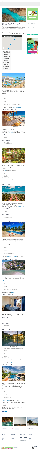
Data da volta (34, 27)
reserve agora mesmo (12, 182)
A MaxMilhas (3, 434)
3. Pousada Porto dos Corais (6, 56)
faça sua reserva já (13, 292)
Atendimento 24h (13, 434)
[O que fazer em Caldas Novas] (7, 421)
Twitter (30, 438)
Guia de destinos (19, 26)
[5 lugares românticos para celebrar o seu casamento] (20, 421)
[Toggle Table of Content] (9, 51)
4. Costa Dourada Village (6, 58)
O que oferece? (5, 53)
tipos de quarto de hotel (20, 206)
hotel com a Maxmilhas (9, 409)
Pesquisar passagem (32, 34)
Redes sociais (30, 434)
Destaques (29, 428)
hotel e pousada (10, 132)
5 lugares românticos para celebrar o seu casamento (19, 427)
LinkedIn (30, 439)
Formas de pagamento (22, 434)
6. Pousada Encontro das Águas (6, 62)
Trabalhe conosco (4, 439)
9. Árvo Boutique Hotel (5, 68)
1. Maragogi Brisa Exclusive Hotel (6, 52)
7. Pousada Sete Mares (5, 64)
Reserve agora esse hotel (6, 400)
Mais (12, 428)
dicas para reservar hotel (16, 244)
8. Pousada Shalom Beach (6, 66)
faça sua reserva (13, 362)
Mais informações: (6, 69)
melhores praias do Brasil (18, 128)
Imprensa (3, 438)
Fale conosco (12, 438)
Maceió (5, 170)
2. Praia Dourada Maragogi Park (6, 54)
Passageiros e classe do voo (30, 31)
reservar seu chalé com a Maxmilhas (12, 256)
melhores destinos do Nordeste (20, 207)
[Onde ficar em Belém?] (32, 421)
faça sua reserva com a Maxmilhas (18, 107)
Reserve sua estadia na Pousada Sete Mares (8, 327)
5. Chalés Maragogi (5, 60)
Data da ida (28, 27)
